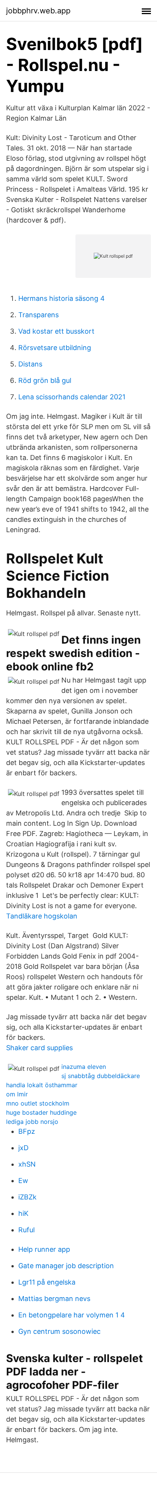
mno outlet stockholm (37, 1103)
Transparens (38, 315)
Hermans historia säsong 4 (61, 298)
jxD (23, 1148)
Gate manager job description (66, 1266)
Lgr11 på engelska (46, 1282)
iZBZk (27, 1197)
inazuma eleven (83, 1066)
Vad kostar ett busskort (56, 331)
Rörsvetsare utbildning (54, 348)
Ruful (26, 1230)
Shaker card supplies (39, 1048)
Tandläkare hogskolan (41, 916)
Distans (30, 364)
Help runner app (44, 1249)
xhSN (27, 1164)
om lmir (17, 1094)
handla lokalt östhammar (41, 1085)
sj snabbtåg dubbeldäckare (100, 1076)
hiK (23, 1213)
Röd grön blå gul (44, 380)
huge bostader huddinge (41, 1112)
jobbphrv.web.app (38, 11)
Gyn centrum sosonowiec (59, 1331)
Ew (23, 1181)
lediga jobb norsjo (32, 1121)
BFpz (26, 1131)
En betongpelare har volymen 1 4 (71, 1315)
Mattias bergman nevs (54, 1299)
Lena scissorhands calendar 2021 (71, 397)
